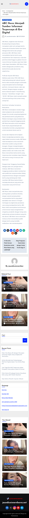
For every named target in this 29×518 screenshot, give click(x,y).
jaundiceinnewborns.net (14, 502)
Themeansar (14, 515)
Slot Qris (4, 390)
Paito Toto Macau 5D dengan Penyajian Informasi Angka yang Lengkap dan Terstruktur (13, 287)
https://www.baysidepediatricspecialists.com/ (15, 405)
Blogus (23, 513)
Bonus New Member (7, 398)
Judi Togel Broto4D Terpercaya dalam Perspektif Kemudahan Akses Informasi (13, 321)
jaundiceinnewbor (11, 36)
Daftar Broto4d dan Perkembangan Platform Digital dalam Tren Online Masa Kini (13, 304)
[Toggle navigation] (2, 4)
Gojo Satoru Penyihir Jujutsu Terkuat (12, 379)
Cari (3, 335)
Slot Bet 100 (5, 394)
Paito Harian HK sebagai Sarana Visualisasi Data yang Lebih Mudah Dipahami (13, 484)
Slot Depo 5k (5, 409)
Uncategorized (7, 20)
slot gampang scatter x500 (9, 402)
